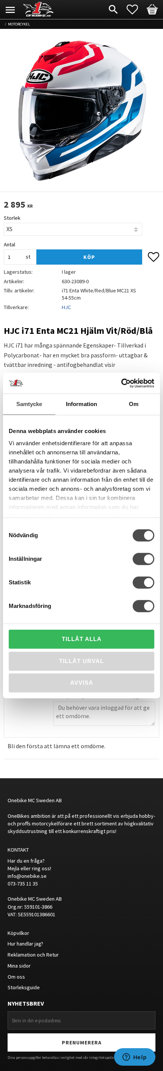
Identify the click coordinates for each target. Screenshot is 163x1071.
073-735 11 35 (23, 883)
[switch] (143, 559)
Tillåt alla (82, 639)
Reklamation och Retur (33, 954)
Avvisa (81, 682)
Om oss (16, 976)
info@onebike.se (27, 876)
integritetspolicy (102, 1057)
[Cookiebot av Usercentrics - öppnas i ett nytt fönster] (121, 383)
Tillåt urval (81, 661)
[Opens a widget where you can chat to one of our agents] (134, 1057)
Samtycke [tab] (29, 404)
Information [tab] (81, 404)
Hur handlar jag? (25, 943)
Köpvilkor (18, 933)
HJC (66, 307)
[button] (136, 9)
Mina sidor (19, 965)
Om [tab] (133, 404)
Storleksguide (24, 987)
